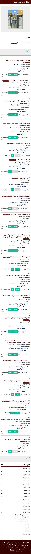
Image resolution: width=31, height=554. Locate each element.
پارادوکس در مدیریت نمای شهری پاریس (16, 419)
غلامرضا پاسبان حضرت (19, 385)
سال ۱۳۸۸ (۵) (26, 531)
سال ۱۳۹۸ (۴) (26, 490)
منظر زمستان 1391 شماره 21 (21, 515)
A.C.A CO (11, 551)
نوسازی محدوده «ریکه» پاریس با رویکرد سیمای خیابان (17, 276)
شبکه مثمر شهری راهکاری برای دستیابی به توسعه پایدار (16, 102)
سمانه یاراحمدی (21, 403)
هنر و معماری (12, 69)
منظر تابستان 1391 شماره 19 (21, 519)
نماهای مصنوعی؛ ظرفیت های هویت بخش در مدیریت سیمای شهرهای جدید (17, 341)
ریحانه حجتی (11, 344)
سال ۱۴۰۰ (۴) (26, 484)
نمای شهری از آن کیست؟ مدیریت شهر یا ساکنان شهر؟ (17, 440)
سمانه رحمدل (21, 300)
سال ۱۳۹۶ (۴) (26, 497)
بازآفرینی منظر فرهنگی (19, 160)
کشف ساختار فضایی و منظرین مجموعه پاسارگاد (17, 61)
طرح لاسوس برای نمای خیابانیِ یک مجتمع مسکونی (16, 296)
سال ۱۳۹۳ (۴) (26, 506)
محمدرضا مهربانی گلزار (19, 65)
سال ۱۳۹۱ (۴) (26, 512)
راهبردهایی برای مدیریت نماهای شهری (16, 196)
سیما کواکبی (22, 180)
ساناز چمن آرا (14, 105)
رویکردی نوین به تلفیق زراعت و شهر (15, 81)
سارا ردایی (22, 241)
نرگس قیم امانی (15, 241)
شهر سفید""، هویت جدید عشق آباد (16, 257)
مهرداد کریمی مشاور (20, 362)
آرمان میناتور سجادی (20, 162)
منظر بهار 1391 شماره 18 (22, 521)
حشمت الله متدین (20, 344)
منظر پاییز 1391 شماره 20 (22, 517)
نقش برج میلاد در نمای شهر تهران (16, 360)
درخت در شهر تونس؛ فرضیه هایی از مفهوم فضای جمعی (16, 124)
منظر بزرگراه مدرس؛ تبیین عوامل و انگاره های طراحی (16, 381)
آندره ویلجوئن (14, 83)
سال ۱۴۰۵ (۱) (26, 468)
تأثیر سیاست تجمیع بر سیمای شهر (16, 214)
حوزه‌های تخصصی (21, 69)
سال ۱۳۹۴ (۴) (26, 503)
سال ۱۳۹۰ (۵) (26, 525)
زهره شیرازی (22, 146)
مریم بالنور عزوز (21, 127)
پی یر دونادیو (13, 127)
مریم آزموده (22, 322)
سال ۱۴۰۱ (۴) (26, 481)
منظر (28, 37)
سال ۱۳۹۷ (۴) (26, 494)
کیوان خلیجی (21, 217)
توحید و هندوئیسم (20, 178)
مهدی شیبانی (21, 105)
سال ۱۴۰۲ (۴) (26, 478)
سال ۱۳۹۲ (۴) (26, 509)
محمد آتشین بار (21, 279)
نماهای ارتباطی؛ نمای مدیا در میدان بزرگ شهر (18, 319)
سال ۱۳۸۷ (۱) (26, 534)
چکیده (15, 74)
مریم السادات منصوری (19, 421)
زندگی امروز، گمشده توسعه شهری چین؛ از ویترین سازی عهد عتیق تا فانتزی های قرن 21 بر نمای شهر (16, 237)
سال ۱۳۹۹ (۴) (26, 487)
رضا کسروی (22, 259)
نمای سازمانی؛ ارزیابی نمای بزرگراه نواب (16, 401)
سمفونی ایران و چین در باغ (17, 143)
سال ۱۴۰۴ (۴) (26, 471)
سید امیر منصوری (20, 198)
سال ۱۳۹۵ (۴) (26, 500)
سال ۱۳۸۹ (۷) (26, 528)
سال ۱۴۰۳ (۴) (26, 475)
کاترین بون (22, 83)
